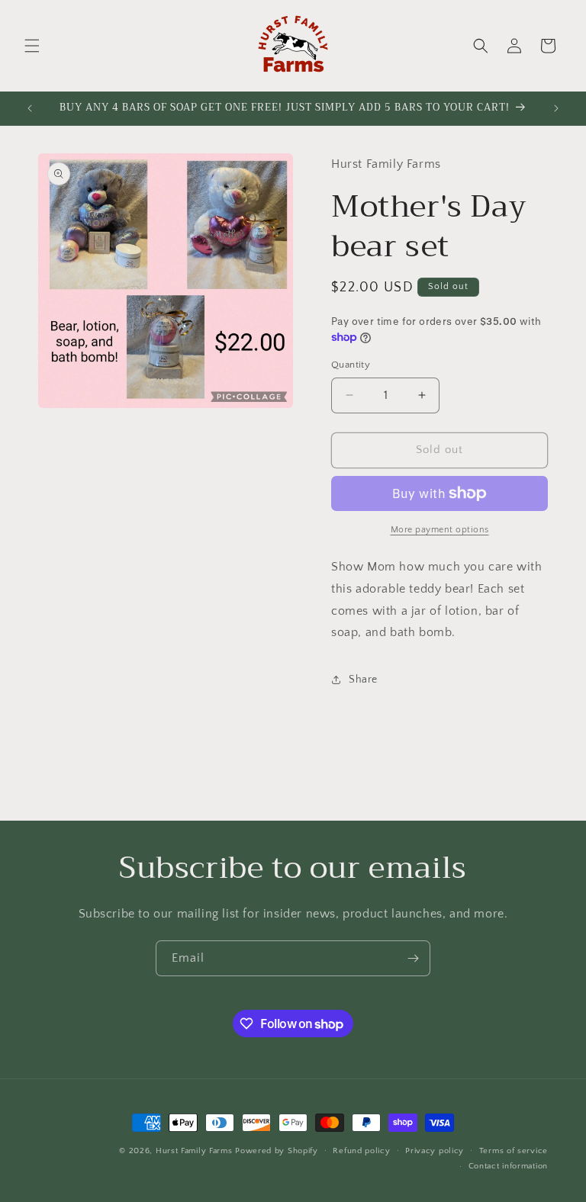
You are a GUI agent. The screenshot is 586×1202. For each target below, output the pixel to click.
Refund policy (361, 1150)
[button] (32, 46)
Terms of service (513, 1150)
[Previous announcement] (30, 108)
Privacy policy (434, 1150)
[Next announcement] (556, 108)
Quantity (350, 364)
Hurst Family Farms (194, 1150)
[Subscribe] (413, 958)
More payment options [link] (440, 530)
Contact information (508, 1166)
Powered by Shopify (276, 1150)
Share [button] (363, 679)
